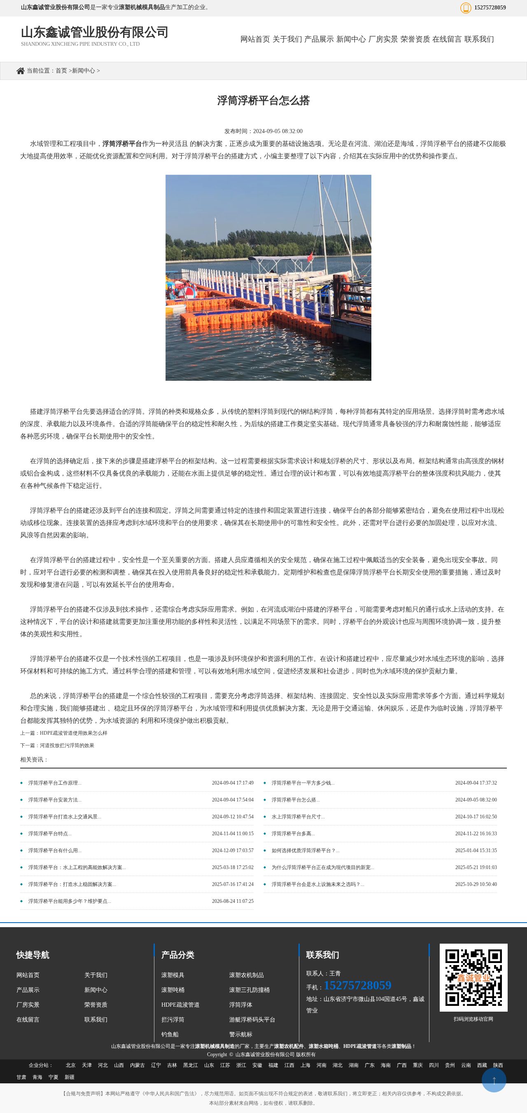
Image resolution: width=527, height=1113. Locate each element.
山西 (119, 1065)
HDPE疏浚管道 (180, 1005)
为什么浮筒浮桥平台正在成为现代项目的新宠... (323, 867)
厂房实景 (383, 39)
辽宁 (156, 1065)
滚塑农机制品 (246, 975)
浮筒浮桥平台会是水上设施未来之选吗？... (318, 884)
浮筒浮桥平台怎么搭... (296, 800)
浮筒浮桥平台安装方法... (55, 800)
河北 (103, 1065)
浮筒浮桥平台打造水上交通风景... (64, 817)
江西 (289, 1065)
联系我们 (479, 39)
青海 (37, 1077)
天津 (87, 1065)
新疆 (70, 1077)
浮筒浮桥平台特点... (50, 834)
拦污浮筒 (172, 1020)
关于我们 (287, 39)
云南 (466, 1065)
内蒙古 (137, 1065)
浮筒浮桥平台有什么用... (55, 850)
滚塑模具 (172, 975)
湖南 (354, 1065)
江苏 (225, 1065)
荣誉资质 (415, 39)
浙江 (241, 1065)
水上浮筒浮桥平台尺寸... (298, 817)
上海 (305, 1065)
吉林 (172, 1065)
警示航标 (240, 1034)
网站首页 (255, 39)
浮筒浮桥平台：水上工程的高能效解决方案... (77, 867)
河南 (321, 1065)
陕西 (498, 1065)
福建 (273, 1065)
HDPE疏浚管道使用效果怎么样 (73, 733)
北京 (71, 1065)
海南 (386, 1065)
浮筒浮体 (240, 1005)
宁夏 (53, 1077)
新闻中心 (351, 39)
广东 (370, 1065)
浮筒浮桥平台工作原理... (55, 783)
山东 (209, 1065)
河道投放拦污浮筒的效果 (67, 745)
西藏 (482, 1065)
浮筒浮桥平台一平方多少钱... (303, 783)
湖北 (338, 1065)
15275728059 (490, 8)
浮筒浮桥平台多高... (293, 834)
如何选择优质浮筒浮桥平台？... (306, 850)
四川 (434, 1065)
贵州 (450, 1065)
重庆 (418, 1065)
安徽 (257, 1065)
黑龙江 (190, 1065)
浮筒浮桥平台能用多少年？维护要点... (69, 901)
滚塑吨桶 (172, 990)
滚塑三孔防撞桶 (249, 990)
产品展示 (319, 39)
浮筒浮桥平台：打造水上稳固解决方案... (72, 884)
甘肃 (21, 1077)
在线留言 (447, 39)
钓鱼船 (170, 1034)
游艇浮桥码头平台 (252, 1020)
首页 (61, 71)
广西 (402, 1065)
